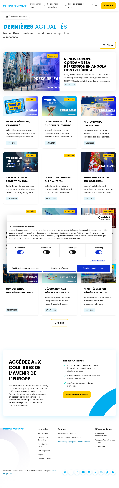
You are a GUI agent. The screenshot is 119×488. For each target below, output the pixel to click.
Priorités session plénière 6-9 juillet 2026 (95, 290)
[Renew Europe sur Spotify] (101, 472)
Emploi (40, 454)
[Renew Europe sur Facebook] (70, 472)
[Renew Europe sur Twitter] (64, 472)
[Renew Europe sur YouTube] (83, 472)
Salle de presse (44, 450)
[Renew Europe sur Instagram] (95, 472)
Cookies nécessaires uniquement (25, 268)
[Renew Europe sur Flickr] (89, 472)
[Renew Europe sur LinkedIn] (76, 472)
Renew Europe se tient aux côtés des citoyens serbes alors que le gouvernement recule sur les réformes (98, 179)
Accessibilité (100, 446)
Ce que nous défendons (52, 6)
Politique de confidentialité (101, 434)
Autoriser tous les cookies (93, 268)
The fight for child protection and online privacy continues (18, 179)
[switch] (46, 252)
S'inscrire (108, 5)
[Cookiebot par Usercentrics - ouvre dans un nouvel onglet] (100, 218)
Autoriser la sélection (59, 268)
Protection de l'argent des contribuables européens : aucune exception (96, 123)
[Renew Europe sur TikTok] (107, 472)
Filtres (110, 45)
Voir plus (59, 322)
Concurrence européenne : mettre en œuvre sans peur (20, 290)
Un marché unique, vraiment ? (18, 123)
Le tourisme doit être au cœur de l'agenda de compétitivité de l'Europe (58, 123)
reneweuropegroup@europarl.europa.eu (74, 441)
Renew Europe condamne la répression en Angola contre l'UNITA (85, 64)
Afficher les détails (98, 261)
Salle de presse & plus (76, 6)
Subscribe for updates (77, 394)
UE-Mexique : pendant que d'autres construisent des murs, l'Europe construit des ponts (58, 179)
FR (96, 5)
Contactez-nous (44, 459)
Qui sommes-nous (36, 6)
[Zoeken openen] (92, 5)
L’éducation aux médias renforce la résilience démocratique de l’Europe (57, 290)
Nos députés (43, 433)
